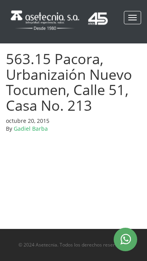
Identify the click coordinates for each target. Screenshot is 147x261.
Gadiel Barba (31, 128)
